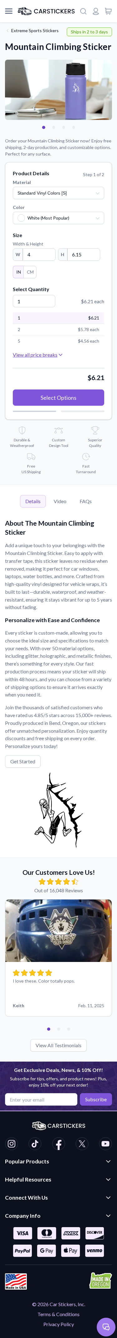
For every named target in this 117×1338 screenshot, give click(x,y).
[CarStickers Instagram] (11, 1144)
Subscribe (96, 1099)
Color (19, 207)
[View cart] (108, 11)
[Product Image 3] (64, 127)
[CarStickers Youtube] (105, 1144)
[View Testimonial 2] (59, 1029)
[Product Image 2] (54, 127)
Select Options (58, 397)
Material (22, 182)
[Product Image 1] (44, 127)
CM (30, 272)
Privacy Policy (58, 1324)
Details (33, 501)
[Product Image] (74, 127)
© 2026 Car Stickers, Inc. (58, 1304)
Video (60, 501)
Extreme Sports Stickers (35, 30)
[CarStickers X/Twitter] (82, 1144)
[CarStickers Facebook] (58, 1144)
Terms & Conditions (58, 1314)
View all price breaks (35, 355)
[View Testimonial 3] (69, 1029)
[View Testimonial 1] (49, 1029)
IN (18, 272)
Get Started (22, 761)
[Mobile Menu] (8, 11)
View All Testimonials (58, 1045)
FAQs (86, 501)
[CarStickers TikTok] (34, 1144)
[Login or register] (96, 11)
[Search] (83, 11)
